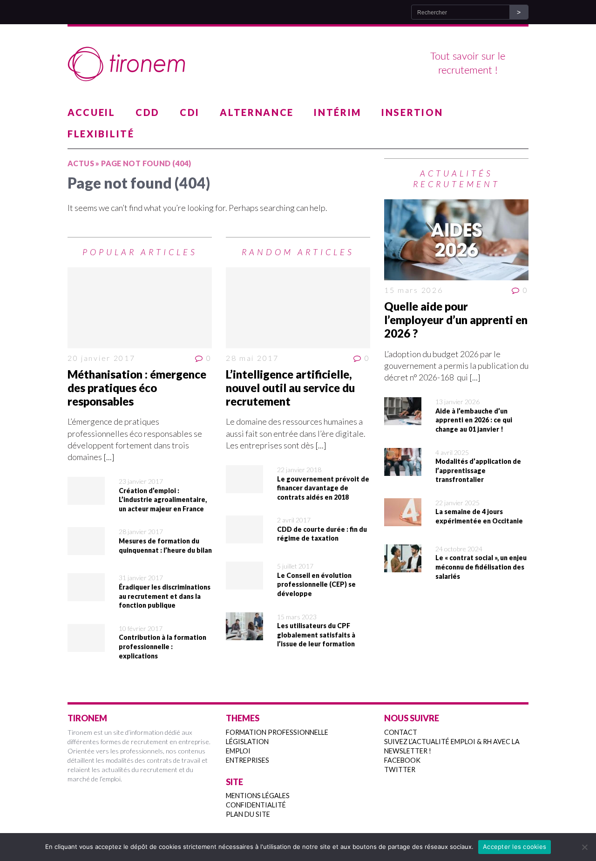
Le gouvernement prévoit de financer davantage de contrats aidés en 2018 (323, 488)
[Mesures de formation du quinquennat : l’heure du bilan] (86, 549)
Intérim (337, 112)
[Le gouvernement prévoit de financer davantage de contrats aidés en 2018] (244, 487)
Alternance (257, 112)
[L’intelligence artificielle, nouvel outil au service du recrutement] (298, 307)
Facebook (402, 760)
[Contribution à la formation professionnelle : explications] (86, 646)
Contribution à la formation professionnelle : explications (162, 646)
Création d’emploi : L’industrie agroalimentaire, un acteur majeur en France (163, 500)
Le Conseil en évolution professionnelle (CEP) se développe (316, 584)
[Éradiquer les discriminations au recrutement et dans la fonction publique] (86, 595)
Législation (247, 742)
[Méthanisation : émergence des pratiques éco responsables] (140, 307)
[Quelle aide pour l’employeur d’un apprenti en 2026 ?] (456, 239)
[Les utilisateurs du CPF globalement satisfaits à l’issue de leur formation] (244, 634)
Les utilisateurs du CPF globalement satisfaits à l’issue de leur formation (316, 635)
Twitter (399, 769)
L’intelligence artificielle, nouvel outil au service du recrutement (290, 387)
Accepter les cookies (514, 846)
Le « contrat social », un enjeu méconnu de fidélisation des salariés (481, 567)
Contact (400, 732)
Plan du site (248, 814)
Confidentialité (256, 805)
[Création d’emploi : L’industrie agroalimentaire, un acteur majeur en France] (86, 499)
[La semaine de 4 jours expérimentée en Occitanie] (402, 520)
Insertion (412, 112)
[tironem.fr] (298, 64)
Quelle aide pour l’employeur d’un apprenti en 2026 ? (456, 319)
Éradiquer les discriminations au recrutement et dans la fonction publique (164, 596)
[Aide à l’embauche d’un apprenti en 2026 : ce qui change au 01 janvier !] (402, 419)
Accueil (91, 112)
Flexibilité (101, 133)
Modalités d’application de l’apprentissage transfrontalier (478, 470)
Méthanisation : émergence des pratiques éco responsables (137, 387)
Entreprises (247, 760)
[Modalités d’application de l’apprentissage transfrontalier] (402, 469)
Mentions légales (258, 796)
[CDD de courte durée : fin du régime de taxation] (244, 537)
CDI (190, 112)
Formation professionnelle (277, 732)
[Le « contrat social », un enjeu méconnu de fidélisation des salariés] (402, 566)
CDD (147, 112)
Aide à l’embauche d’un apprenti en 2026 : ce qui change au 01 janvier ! (473, 420)
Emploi (238, 751)
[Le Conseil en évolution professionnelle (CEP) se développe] (244, 583)
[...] (109, 457)
